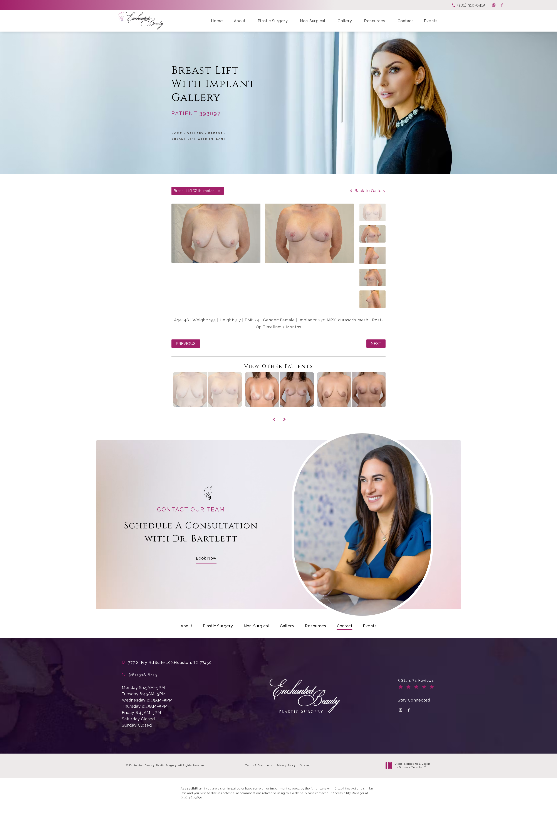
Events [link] (430, 21)
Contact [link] (405, 21)
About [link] (240, 21)
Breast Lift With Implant (198, 138)
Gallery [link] (344, 21)
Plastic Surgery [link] (273, 21)
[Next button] (283, 414)
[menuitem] (494, 5)
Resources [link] (374, 21)
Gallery (195, 133)
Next (376, 343)
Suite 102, (164, 662)
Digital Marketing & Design (412, 765)
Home (176, 133)
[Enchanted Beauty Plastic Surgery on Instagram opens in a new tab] (494, 5)
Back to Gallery (369, 191)
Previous (186, 343)
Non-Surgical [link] (312, 21)
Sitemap (305, 765)
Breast (215, 133)
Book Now (206, 558)
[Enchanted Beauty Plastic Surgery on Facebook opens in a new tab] (502, 5)
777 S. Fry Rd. (141, 662)
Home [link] (217, 21)
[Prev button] (273, 414)
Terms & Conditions (258, 765)
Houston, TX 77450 (193, 662)
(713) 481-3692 (192, 797)
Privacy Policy (286, 765)
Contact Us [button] (540, 804)
